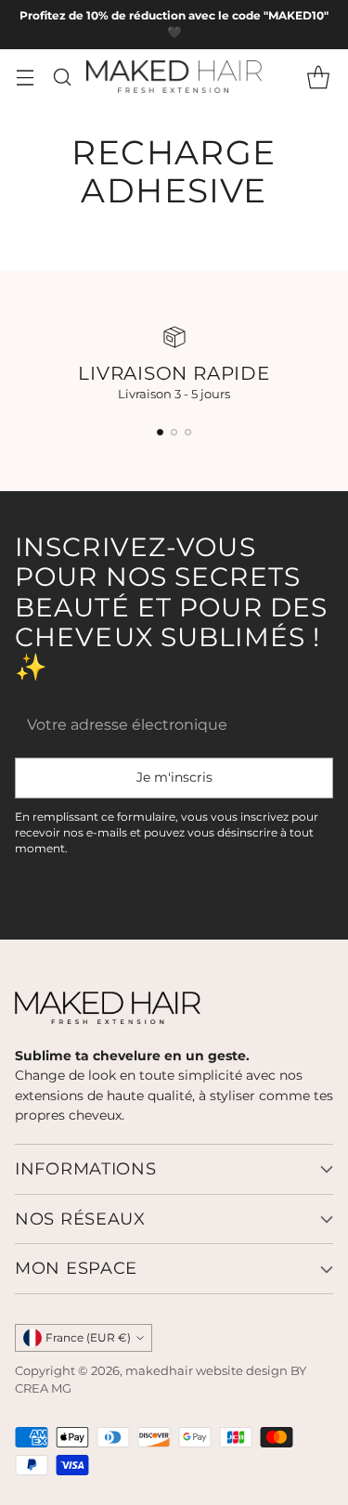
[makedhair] (174, 76)
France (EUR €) (88, 1337)
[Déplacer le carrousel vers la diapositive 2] (174, 432)
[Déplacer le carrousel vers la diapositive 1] (160, 432)
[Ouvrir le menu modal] (25, 77)
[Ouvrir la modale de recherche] (62, 77)
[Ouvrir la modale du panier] (318, 77)
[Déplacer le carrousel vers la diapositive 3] (188, 432)
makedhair (159, 1371)
